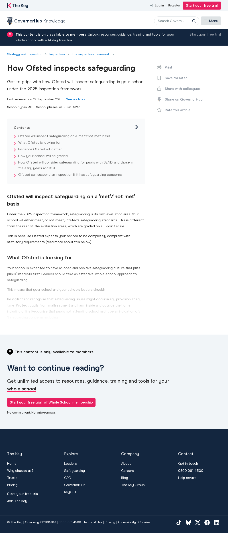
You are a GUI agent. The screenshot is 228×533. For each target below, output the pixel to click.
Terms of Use (92, 522)
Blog (124, 478)
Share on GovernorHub (184, 99)
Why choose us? (20, 470)
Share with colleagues (183, 89)
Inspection (57, 54)
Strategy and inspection (24, 54)
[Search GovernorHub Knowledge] (194, 21)
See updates (75, 99)
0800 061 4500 (190, 470)
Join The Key (17, 501)
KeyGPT (70, 492)
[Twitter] (197, 522)
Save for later (176, 78)
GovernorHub (75, 485)
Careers (127, 470)
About (126, 463)
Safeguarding (74, 470)
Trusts (12, 478)
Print (168, 67)
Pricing (12, 485)
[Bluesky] (188, 522)
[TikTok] (178, 522)
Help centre (187, 478)
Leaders (70, 463)
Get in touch (188, 463)
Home (11, 463)
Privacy (110, 522)
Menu (213, 21)
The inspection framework (91, 54)
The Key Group (133, 485)
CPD (67, 478)
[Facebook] (207, 522)
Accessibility (127, 522)
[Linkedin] (216, 522)
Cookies (144, 522)
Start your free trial (202, 5)
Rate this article (177, 110)
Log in (159, 5)
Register (174, 5)
